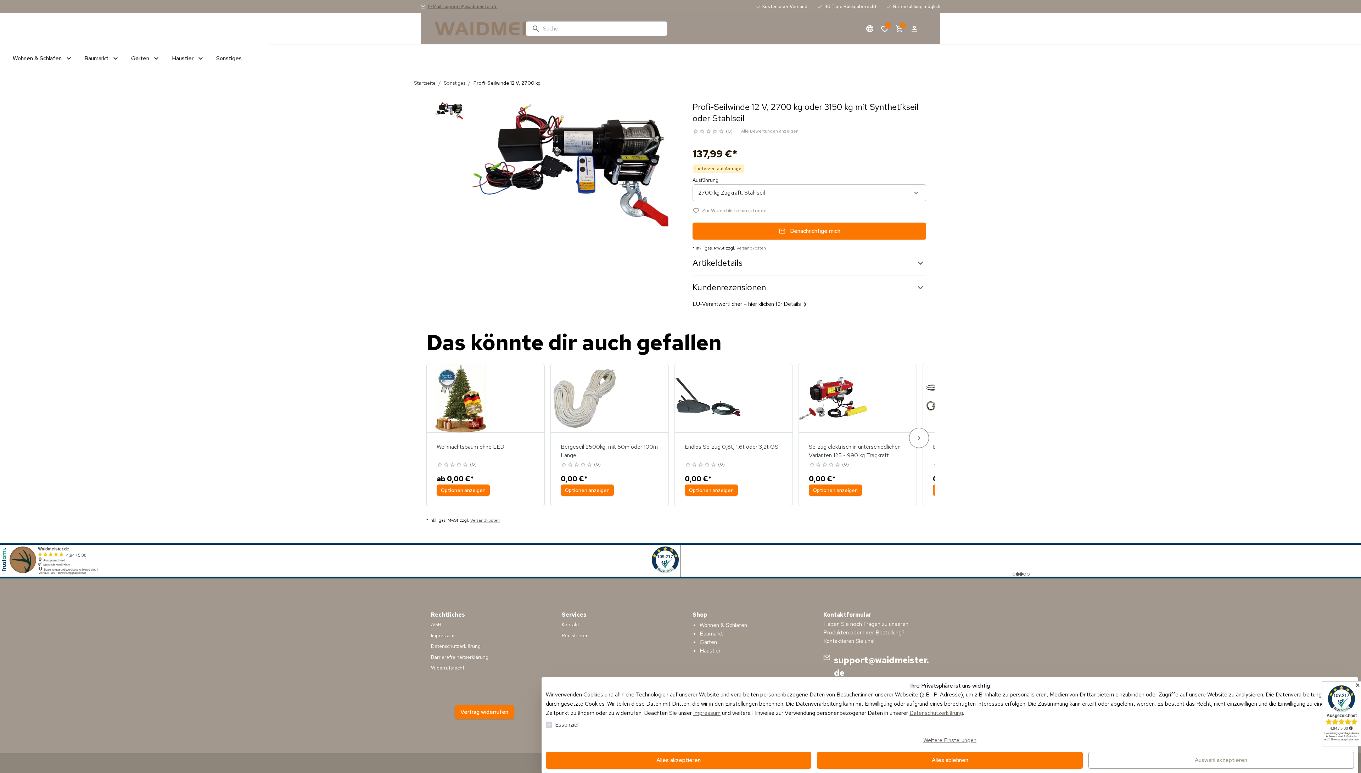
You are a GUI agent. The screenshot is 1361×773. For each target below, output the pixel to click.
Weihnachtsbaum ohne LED (470, 446)
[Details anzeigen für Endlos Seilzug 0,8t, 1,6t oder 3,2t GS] (709, 398)
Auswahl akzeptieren (1221, 760)
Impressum (707, 713)
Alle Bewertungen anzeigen (770, 131)
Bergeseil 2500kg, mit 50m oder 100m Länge (609, 451)
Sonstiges (454, 83)
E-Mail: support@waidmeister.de (463, 7)
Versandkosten (751, 248)
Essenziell (567, 724)
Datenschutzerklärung (936, 713)
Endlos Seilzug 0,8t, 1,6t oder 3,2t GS (731, 446)
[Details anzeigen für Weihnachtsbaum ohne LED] (461, 398)
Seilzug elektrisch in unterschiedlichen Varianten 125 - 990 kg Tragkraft (855, 451)
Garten (708, 642)
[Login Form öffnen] (914, 29)
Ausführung (705, 180)
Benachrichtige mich (815, 231)
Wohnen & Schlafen (723, 625)
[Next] (919, 438)
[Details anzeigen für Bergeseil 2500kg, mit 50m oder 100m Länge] (585, 398)
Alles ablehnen (950, 760)
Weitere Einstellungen (949, 740)
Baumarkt (711, 633)
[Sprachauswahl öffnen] (870, 29)
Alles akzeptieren (678, 760)
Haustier (710, 650)
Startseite (425, 83)
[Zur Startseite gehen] (477, 28)
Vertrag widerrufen (484, 712)
